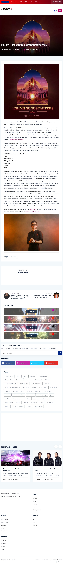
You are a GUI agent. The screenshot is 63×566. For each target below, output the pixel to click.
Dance (35, 498)
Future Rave (53, 387)
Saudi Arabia (9, 402)
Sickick (18, 402)
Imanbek (29, 391)
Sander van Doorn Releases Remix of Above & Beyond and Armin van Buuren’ (20, 296)
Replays (3, 543)
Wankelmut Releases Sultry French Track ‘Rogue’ (42, 296)
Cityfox (47, 380)
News (7, 463)
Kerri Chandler (48, 391)
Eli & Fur (47, 383)
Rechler (7, 399)
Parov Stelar (30, 395)
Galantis (7, 391)
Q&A (51, 395)
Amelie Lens (9, 376)
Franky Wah (43, 387)
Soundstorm (50, 402)
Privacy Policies (57, 560)
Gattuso (15, 391)
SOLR (41, 402)
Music (34, 522)
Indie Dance (4, 522)
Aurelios (32, 376)
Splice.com (33, 209)
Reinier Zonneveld (18, 399)
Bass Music (4, 519)
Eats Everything (36, 383)
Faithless (26, 387)
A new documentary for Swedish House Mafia (47, 469)
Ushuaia (28, 406)
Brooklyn (18, 380)
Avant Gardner (42, 376)
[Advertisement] (31, 427)
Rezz (28, 399)
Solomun (34, 402)
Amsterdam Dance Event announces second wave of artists (26, 1)
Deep (34, 507)
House (35, 501)
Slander (25, 402)
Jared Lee (38, 391)
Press (3, 546)
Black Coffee (9, 380)
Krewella (7, 395)
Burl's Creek (28, 380)
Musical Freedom (19, 395)
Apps (3, 549)
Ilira (22, 391)
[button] (60, 10)
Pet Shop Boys (42, 395)
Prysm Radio (7, 49)
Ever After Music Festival (12, 387)
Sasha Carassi (45, 399)
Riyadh (35, 399)
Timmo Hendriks (18, 406)
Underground (37, 510)
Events (35, 525)
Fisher (34, 387)
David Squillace (23, 383)
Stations (3, 540)
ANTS (18, 376)
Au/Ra (24, 376)
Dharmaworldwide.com (16, 139)
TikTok (7, 406)
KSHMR (13, 256)
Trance (35, 504)
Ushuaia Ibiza (38, 406)
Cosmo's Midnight (10, 383)
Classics (3, 528)
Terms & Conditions (41, 560)
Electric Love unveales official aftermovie (12, 469)
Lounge (3, 525)
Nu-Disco (4, 531)
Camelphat (38, 380)
